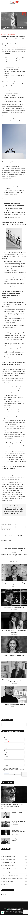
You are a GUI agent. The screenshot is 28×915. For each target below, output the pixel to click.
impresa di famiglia (20, 526)
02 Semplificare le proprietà (15, 856)
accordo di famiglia (6, 524)
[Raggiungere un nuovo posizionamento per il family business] (5, 832)
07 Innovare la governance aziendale (15, 872)
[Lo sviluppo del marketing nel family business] (5, 824)
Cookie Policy (18, 909)
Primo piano (15, 884)
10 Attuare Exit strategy (15, 881)
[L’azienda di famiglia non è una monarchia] (14, 694)
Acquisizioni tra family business (16, 813)
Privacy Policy (10, 909)
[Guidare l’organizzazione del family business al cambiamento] (14, 669)
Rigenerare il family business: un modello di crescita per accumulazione (13, 805)
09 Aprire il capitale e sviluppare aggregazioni (15, 878)
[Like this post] (17, 535)
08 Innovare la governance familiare (15, 875)
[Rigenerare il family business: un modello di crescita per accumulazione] (14, 794)
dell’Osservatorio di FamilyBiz (14, 47)
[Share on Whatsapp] (20, 535)
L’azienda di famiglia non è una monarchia (14, 704)
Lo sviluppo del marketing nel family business (18, 822)
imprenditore (5, 526)
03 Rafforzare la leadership (15, 859)
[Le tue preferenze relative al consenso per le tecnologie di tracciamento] (2, 912)
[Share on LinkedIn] (18, 535)
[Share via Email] (21, 535)
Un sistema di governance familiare (14, 607)
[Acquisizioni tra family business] (5, 815)
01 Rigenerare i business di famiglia (15, 853)
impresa (12, 526)
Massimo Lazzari (10, 38)
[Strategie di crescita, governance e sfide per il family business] (14, 572)
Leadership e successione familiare (17, 839)
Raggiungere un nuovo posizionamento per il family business (18, 832)
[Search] (26, 2)
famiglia (15, 524)
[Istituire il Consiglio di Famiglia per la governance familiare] (14, 644)
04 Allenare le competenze (15, 862)
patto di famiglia (6, 529)
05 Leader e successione (15, 865)
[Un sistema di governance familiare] (14, 597)
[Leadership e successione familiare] (5, 841)
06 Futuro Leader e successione (15, 868)
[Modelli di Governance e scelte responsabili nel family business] (14, 620)
